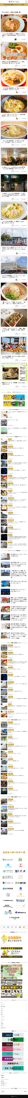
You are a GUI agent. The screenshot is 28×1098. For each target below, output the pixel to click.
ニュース (2, 1004)
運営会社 (2, 1081)
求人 (2, 1021)
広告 (2, 1025)
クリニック (3, 1016)
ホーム (2, 1002)
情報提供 (2, 1075)
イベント (2, 1018)
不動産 (2, 1023)
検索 (25, 1091)
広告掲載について (4, 1083)
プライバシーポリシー (5, 1079)
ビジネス (2, 1020)
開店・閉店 (3, 1006)
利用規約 (2, 1077)
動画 (2, 1014)
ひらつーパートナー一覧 (5, 945)
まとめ (2, 1010)
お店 (2, 1012)
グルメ (2, 1008)
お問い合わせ (3, 1027)
